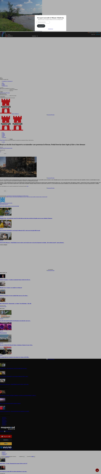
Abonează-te (40, 26)
